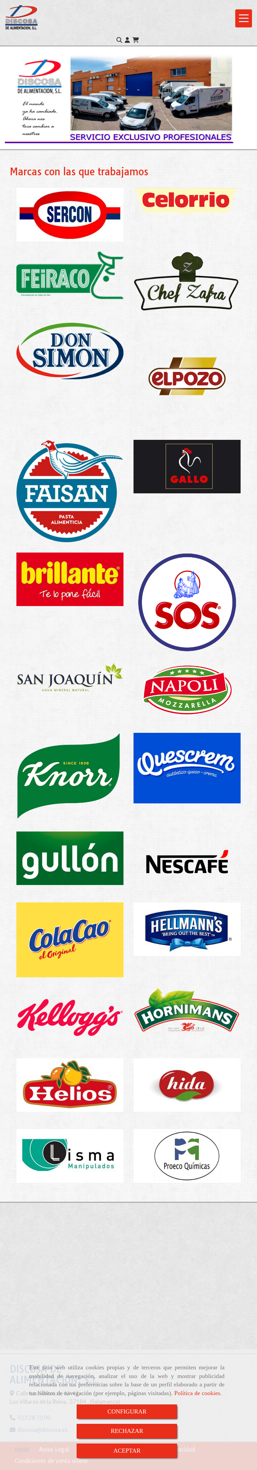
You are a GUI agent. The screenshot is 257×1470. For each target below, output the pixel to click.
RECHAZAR (127, 1431)
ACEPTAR (127, 1450)
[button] (127, 40)
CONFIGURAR (127, 1411)
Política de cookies (197, 1393)
